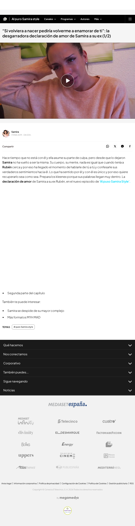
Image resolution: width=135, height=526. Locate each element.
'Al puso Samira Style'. (114, 181)
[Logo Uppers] (25, 456)
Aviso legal (6, 483)
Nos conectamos (15, 354)
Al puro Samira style (25, 18)
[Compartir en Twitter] (115, 146)
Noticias (9, 390)
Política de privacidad (49, 483)
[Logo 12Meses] (109, 456)
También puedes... (16, 372)
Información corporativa (25, 483)
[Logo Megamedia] (69, 497)
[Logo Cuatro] (109, 421)
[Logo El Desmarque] (67, 433)
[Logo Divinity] (25, 433)
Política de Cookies (97, 483)
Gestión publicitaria (118, 483)
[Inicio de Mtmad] (5, 19)
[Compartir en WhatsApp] (107, 146)
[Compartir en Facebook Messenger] (122, 146)
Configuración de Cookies (74, 483)
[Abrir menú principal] (130, 19)
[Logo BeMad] (109, 444)
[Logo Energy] (67, 444)
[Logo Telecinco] (67, 421)
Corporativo (11, 363)
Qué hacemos (13, 345)
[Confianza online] (68, 513)
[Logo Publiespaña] (67, 467)
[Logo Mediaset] (67, 406)
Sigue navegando (15, 381)
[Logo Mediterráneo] (109, 467)
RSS (132, 483)
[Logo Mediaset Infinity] (26, 421)
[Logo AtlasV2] (25, 467)
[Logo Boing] (25, 444)
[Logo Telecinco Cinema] (67, 456)
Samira (15, 132)
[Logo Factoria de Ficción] (109, 433)
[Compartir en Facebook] (130, 146)
